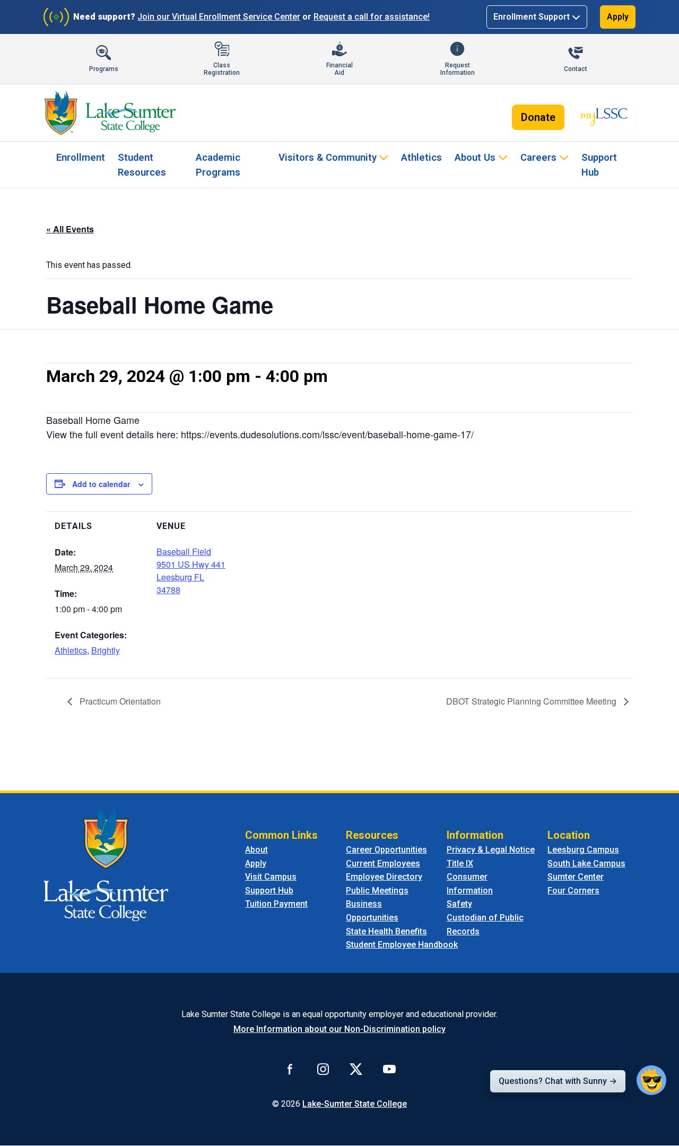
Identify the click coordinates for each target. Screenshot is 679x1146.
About (256, 850)
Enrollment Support (531, 17)
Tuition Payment (276, 904)
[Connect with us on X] (355, 1069)
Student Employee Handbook (402, 945)
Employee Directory (384, 877)
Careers (538, 157)
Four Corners (573, 890)
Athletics (421, 157)
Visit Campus (271, 877)
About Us (475, 157)
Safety (459, 904)
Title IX (460, 863)
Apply (618, 17)
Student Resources (142, 165)
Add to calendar (101, 484)
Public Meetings (377, 890)
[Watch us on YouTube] (389, 1069)
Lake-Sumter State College (354, 1104)
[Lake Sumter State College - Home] (105, 864)
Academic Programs (218, 165)
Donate (538, 117)
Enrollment (80, 157)
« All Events (70, 229)
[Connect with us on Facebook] (290, 1069)
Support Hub (599, 165)
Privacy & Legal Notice (491, 850)
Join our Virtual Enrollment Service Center (218, 17)
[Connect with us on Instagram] (323, 1069)
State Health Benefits (386, 931)
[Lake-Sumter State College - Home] (110, 113)
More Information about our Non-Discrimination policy (339, 1029)
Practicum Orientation (119, 701)
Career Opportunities (386, 850)
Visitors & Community (327, 157)
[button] (651, 1080)
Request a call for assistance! (372, 17)
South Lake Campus (586, 863)
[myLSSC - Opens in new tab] (604, 117)
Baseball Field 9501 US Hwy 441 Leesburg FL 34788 (190, 570)
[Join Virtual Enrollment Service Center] (56, 17)
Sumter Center (575, 877)
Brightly (105, 650)
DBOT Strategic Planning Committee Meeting (532, 701)
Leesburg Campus (583, 850)
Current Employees (383, 863)
